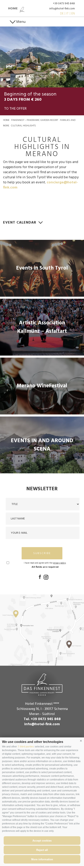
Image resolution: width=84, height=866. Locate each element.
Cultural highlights (23, 126)
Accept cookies (42, 840)
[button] (81, 741)
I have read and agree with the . (45, 563)
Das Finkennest (42, 684)
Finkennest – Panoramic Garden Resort (34, 120)
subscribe (42, 553)
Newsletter (42, 489)
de (62, 13)
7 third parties (26, 746)
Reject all (42, 850)
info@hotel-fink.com (62, 8)
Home (6, 120)
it (67, 13)
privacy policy (59, 563)
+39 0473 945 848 (64, 3)
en (73, 13)
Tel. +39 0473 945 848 (42, 719)
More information (42, 859)
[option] (42, 56)
